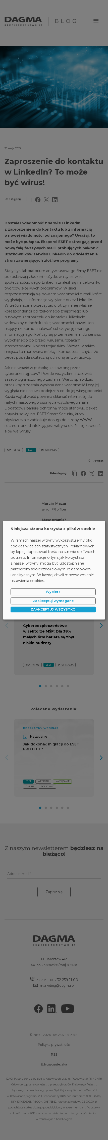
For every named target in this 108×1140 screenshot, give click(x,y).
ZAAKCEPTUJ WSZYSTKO (53, 610)
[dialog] (54, 570)
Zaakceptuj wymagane (53, 601)
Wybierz (53, 592)
